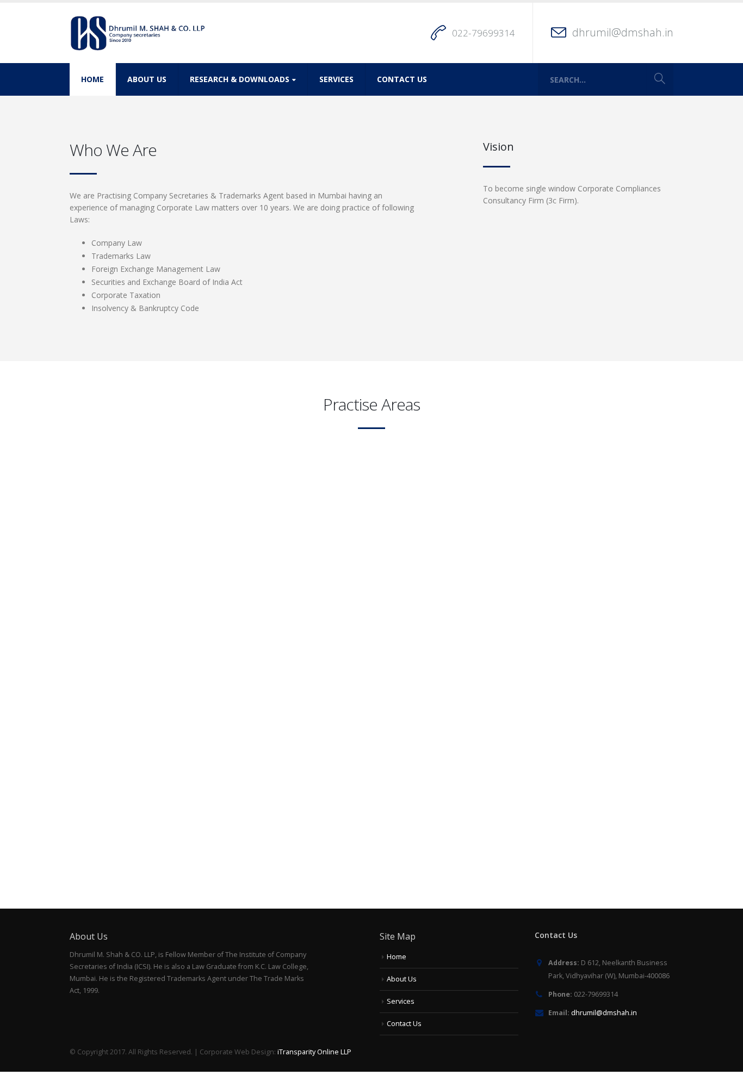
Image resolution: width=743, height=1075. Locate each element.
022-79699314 (483, 33)
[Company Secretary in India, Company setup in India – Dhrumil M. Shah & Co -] (138, 33)
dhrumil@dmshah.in (622, 32)
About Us (146, 79)
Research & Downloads (239, 79)
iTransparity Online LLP (314, 1052)
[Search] (659, 79)
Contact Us (402, 79)
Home (92, 79)
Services (336, 79)
